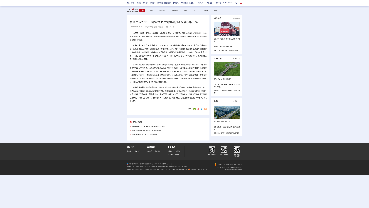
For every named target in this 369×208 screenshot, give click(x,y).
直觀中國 (175, 10)
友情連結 (178, 151)
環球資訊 (149, 151)
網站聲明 (170, 151)
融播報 (206, 10)
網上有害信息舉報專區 (173, 154)
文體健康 (209, 3)
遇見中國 (191, 3)
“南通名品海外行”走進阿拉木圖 (223, 46)
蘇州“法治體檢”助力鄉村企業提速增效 (144, 134)
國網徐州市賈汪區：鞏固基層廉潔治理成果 (226, 133)
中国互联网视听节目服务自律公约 (135, 169)
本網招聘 (137, 151)
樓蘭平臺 (218, 3)
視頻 (195, 10)
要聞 (151, 10)
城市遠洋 (161, 10)
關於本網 (129, 151)
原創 (185, 10)
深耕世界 (200, 3)
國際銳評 (152, 3)
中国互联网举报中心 (134, 164)
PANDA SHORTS (228, 3)
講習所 (139, 3)
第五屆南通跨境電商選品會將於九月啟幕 (226, 50)
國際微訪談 (167, 3)
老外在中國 (176, 3)
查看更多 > (236, 18)
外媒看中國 (184, 3)
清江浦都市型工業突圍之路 (222, 121)
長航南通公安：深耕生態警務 (222, 79)
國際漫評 (145, 3)
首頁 (128, 3)
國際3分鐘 (160, 3)
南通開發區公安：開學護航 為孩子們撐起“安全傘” (148, 126)
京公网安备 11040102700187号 (198, 169)
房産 (215, 10)
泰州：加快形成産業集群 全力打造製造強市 (146, 130)
